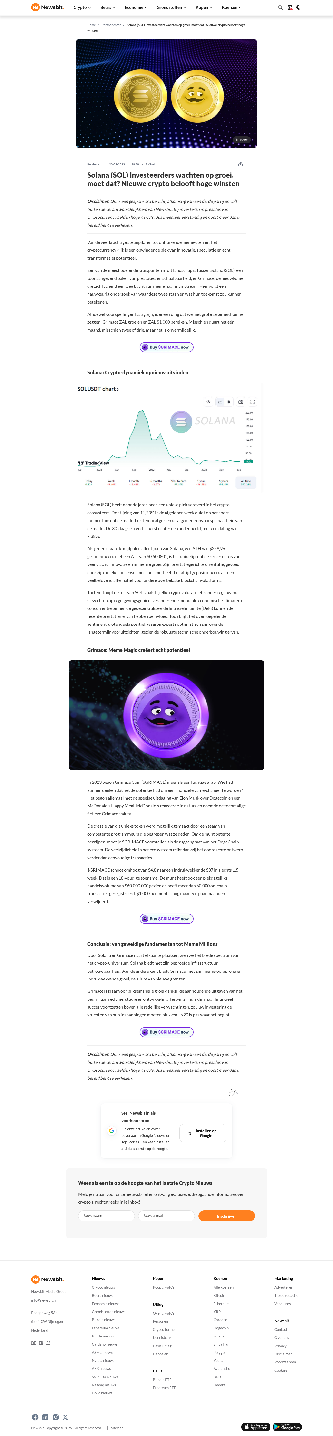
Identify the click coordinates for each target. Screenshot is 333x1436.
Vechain (220, 1360)
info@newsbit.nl (44, 1300)
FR (41, 1343)
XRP (217, 1312)
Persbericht (95, 164)
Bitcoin (219, 1295)
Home (91, 25)
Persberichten (111, 25)
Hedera (219, 1385)
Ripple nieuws (103, 1336)
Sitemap (117, 1428)
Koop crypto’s (164, 1287)
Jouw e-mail (153, 1215)
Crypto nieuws (103, 1287)
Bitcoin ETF (162, 1380)
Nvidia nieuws (103, 1360)
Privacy (280, 1346)
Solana (219, 1336)
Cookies (280, 1370)
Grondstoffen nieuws (108, 1312)
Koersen (229, 7)
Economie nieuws (105, 1304)
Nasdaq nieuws (104, 1385)
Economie (134, 7)
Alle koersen (224, 1287)
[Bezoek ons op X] (65, 1417)
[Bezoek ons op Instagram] (55, 1417)
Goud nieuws (102, 1393)
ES (48, 1343)
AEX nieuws (101, 1369)
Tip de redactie (286, 1295)
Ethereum (221, 1304)
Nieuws (241, 140)
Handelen (160, 1354)
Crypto (80, 7)
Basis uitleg (162, 1346)
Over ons (281, 1338)
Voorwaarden (285, 1362)
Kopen (202, 7)
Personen (160, 1321)
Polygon (220, 1352)
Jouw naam (92, 1215)
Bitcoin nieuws (103, 1320)
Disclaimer (283, 1354)
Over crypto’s (164, 1313)
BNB (217, 1377)
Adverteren (283, 1287)
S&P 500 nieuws (105, 1377)
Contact (280, 1329)
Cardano (220, 1320)
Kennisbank (162, 1338)
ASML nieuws (103, 1352)
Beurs (105, 7)
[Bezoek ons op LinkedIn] (45, 1417)
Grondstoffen (169, 7)
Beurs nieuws (102, 1295)
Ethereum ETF (164, 1388)
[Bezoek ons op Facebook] (35, 1417)
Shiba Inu (221, 1344)
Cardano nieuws (105, 1344)
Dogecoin (221, 1328)
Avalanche (222, 1369)
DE (33, 1343)
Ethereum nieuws (106, 1328)
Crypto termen (164, 1329)
